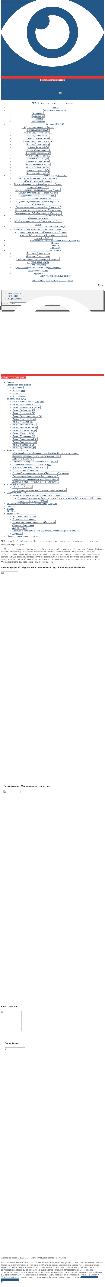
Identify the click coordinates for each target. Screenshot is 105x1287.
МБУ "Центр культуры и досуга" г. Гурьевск (52, 103)
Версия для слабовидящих (52, 80)
